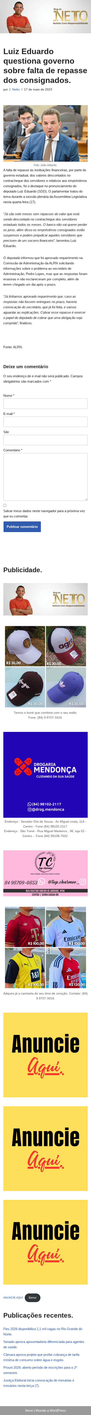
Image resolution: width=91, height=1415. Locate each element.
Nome (8, 395)
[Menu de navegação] (82, 16)
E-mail (9, 414)
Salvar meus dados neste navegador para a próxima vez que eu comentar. (44, 513)
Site (6, 432)
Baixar (32, 1297)
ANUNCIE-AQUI (13, 1297)
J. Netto (14, 89)
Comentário (12, 450)
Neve (29, 1410)
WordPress (58, 1410)
